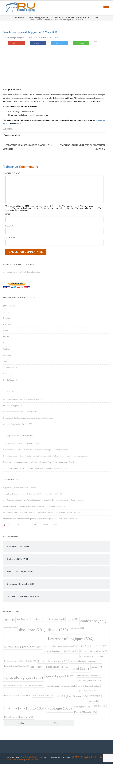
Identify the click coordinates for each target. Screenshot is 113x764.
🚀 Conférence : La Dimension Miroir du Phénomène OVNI (25, 525)
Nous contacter (32, 759)
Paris (5, 343)
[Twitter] (75, 135)
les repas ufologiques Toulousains (50, 666)
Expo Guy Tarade (89, 757)
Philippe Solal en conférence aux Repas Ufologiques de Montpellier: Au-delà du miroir (35, 519)
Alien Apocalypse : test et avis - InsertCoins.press (21, 443)
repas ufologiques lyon (89, 686)
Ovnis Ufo (9, 391)
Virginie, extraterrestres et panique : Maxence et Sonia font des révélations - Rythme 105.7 (36, 468)
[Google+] (86, 135)
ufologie (60, 708)
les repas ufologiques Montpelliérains (20, 661)
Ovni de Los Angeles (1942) (13, 405)
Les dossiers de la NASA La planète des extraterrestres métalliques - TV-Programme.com (35, 450)
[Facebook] (69, 135)
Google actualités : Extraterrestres (19, 435)
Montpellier (7, 355)
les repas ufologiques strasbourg (52, 661)
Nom (7, 214)
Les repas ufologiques (70, 638)
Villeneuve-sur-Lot (10, 368)
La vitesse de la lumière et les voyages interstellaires (22, 399)
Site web (10, 237)
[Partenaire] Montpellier (85, 712)
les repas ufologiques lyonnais (93, 651)
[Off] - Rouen (100, 706)
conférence (93, 621)
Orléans (6, 337)
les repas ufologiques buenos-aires (91, 646)
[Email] (103, 135)
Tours (5, 361)
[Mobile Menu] (106, 8)
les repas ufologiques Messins (91, 656)
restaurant (95, 696)
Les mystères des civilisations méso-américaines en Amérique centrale (29, 506)
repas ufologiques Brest (13, 685)
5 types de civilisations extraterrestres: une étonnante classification (28, 418)
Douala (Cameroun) (10, 380)
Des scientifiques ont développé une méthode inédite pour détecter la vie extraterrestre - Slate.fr (38, 462)
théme (93, 701)
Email (8, 226)
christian (39, 619)
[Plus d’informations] (95, 44)
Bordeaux (7, 318)
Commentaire (12, 173)
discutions (32, 630)
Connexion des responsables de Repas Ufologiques (22, 272)
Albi (9, 619)
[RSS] (97, 135)
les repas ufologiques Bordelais (59, 646)
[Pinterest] (81, 135)
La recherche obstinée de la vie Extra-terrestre (20, 412)
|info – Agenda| (9, 306)
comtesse (72, 619)
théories (15, 708)
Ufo (37, 708)
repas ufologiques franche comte (61, 686)
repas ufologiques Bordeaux (91, 680)
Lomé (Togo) (8, 374)
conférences (10, 628)
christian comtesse (56, 619)
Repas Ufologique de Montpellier (15, 488)
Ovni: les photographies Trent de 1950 (17, 424)
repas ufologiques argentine (89, 675)
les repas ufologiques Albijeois (22, 646)
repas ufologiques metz (87, 691)
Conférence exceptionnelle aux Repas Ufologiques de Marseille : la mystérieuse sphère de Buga (39, 500)
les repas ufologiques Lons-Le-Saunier (61, 651)
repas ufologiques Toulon (43, 695)
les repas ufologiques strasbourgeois (85, 661)
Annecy (6, 312)
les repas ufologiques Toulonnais (16, 666)
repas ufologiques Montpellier (17, 696)
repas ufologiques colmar (34, 685)
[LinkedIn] (92, 135)
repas (96, 666)
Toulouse (6, 349)
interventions (77, 628)
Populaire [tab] (21, 723)
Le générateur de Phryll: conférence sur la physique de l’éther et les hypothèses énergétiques (37, 512)
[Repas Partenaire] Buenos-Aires (18, 717)
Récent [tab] (56, 723)
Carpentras (42, 38)
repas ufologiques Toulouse (71, 696)
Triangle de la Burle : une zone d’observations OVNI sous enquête (28, 494)
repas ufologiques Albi (59, 676)
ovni (80, 668)
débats (58, 630)
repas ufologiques (23, 677)
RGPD (76, 757)
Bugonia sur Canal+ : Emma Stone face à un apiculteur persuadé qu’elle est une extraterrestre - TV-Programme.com (45, 456)
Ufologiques (82, 706)
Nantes (5, 330)
